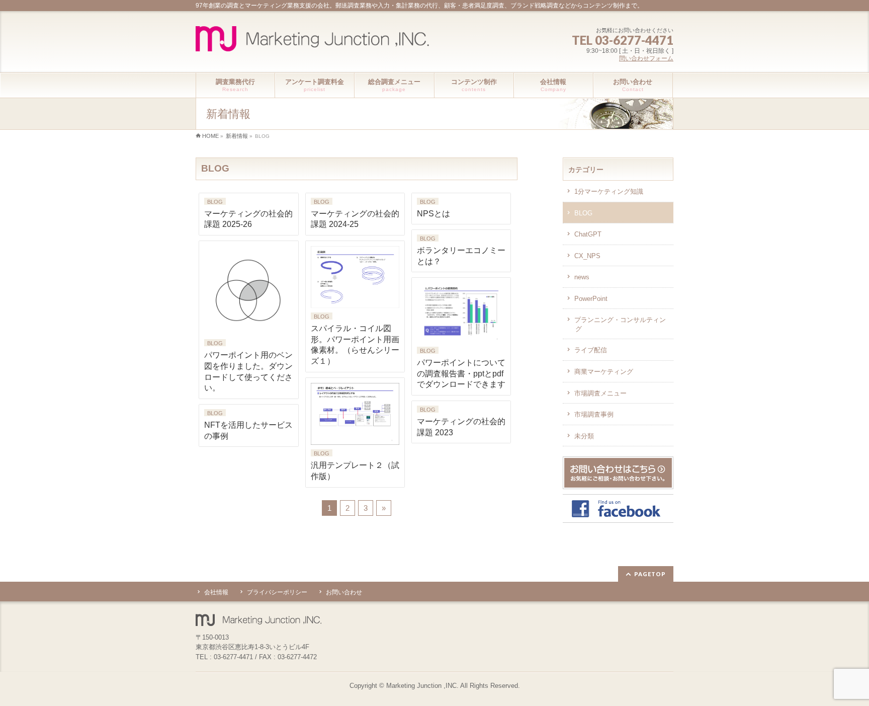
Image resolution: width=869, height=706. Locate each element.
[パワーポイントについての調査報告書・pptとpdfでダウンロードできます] (461, 312)
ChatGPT (587, 234)
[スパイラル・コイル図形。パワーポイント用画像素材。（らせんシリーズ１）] (355, 277)
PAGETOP (650, 574)
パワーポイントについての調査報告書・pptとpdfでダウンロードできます (461, 373)
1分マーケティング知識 (608, 191)
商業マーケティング (603, 371)
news (581, 277)
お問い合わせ (344, 592)
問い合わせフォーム (646, 58)
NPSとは (433, 213)
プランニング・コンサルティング (620, 324)
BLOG (215, 202)
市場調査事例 (594, 414)
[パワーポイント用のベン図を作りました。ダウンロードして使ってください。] (248, 290)
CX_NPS (587, 256)
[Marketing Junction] (312, 40)
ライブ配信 (590, 350)
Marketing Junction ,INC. (422, 685)
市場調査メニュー (600, 393)
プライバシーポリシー (277, 592)
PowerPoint (590, 298)
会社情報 (216, 592)
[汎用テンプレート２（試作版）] (355, 414)
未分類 (584, 436)
